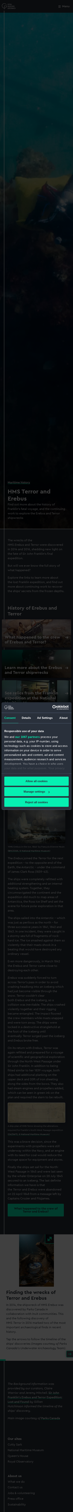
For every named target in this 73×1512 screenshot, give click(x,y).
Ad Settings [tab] (45, 717)
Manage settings (34, 791)
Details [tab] (26, 717)
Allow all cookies (36, 781)
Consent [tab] (10, 717)
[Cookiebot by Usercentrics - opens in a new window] (52, 707)
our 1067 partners (27, 736)
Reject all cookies (36, 802)
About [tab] (63, 717)
